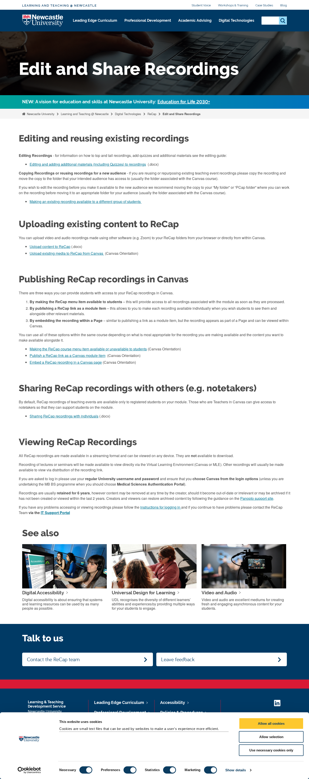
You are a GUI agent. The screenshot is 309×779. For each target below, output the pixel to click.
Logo (43, 20)
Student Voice (201, 5)
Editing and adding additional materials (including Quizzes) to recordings (88, 164)
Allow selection (271, 737)
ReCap (151, 114)
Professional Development (147, 20)
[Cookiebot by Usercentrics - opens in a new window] (29, 770)
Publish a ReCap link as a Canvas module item (67, 355)
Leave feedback (178, 659)
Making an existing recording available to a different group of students (86, 201)
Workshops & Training (233, 5)
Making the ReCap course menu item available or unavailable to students (88, 349)
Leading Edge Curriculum (95, 20)
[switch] (130, 770)
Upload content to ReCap (50, 246)
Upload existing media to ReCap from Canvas (67, 253)
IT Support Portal (55, 512)
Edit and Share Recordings (181, 114)
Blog (283, 5)
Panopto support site (256, 498)
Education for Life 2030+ (183, 101)
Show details (235, 770)
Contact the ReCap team (53, 659)
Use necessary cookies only (271, 750)
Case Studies (264, 5)
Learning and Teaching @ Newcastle (59, 5)
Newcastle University (40, 114)
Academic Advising (195, 20)
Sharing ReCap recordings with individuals (64, 416)
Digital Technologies (236, 20)
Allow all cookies (271, 723)
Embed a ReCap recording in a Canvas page (66, 362)
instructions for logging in (160, 507)
